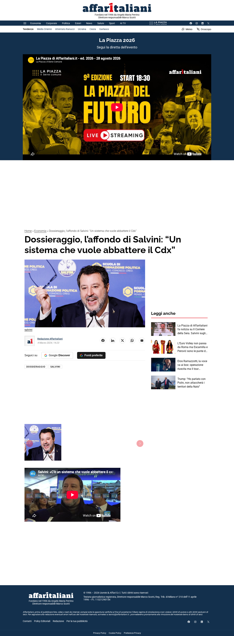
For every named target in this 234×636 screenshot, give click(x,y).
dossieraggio (35, 366)
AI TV (123, 23)
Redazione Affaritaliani (50, 338)
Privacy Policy (99, 633)
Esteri (78, 23)
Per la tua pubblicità (77, 621)
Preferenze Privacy (132, 633)
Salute (100, 23)
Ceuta (93, 29)
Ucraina (82, 29)
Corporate (51, 23)
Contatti (27, 621)
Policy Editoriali (42, 621)
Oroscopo (206, 29)
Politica (66, 23)
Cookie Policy (115, 633)
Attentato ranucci (65, 29)
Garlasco (104, 29)
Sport (112, 23)
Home (28, 231)
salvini (55, 366)
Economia (35, 23)
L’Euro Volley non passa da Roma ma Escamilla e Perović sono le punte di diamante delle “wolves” (192, 347)
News (89, 23)
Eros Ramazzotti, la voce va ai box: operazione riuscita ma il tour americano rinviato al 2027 (192, 365)
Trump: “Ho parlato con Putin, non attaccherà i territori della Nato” (191, 382)
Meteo (189, 29)
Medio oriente (44, 29)
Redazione (58, 621)
